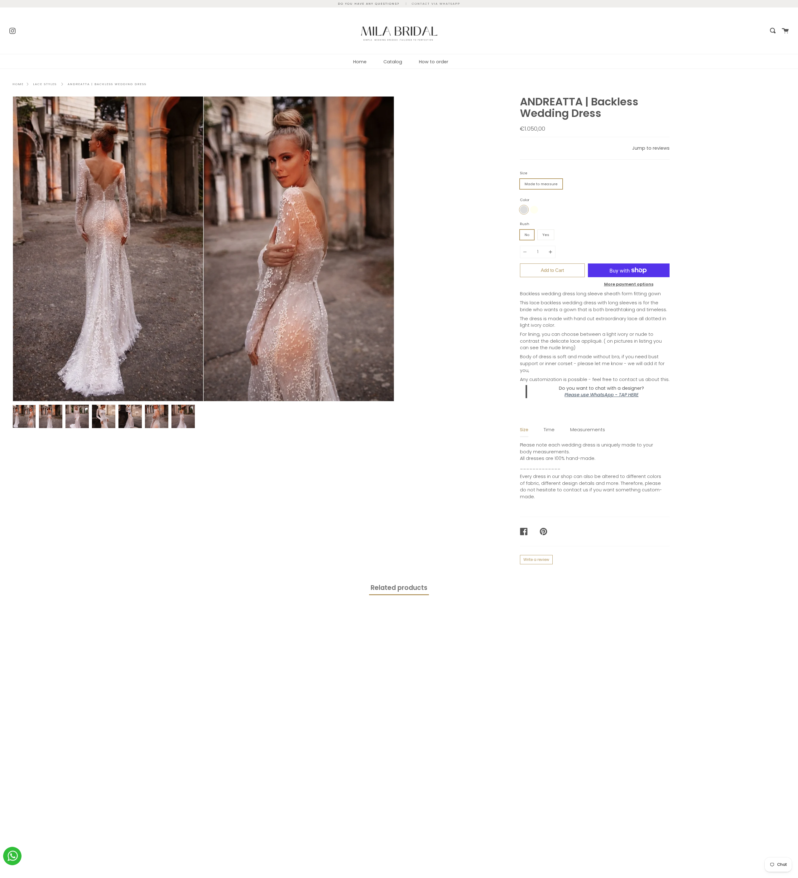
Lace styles (45, 84)
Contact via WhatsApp (436, 4)
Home (360, 62)
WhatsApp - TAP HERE (614, 395)
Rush (524, 223)
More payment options (628, 284)
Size (523, 173)
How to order (433, 62)
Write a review (536, 559)
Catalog (392, 62)
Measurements (587, 430)
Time (549, 430)
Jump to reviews (651, 148)
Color (524, 199)
